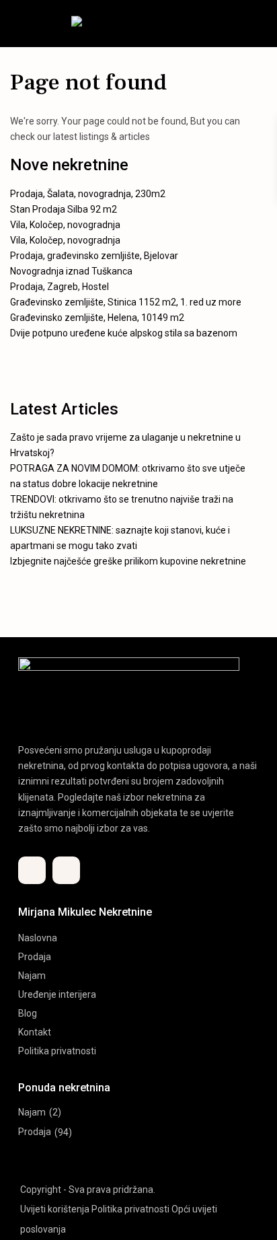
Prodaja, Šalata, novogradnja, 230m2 (87, 193)
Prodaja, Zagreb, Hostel (59, 286)
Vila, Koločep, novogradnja (65, 224)
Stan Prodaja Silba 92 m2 (63, 209)
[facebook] (32, 870)
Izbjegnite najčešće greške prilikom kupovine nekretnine (128, 561)
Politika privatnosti (57, 1051)
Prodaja (34, 956)
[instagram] (66, 870)
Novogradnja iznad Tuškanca (71, 271)
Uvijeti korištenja (54, 1209)
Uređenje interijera (57, 994)
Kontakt (34, 1032)
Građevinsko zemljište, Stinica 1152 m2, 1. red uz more (125, 302)
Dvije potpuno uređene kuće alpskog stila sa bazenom (123, 333)
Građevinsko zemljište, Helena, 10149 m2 (97, 317)
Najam (32, 975)
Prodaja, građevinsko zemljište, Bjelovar (94, 255)
